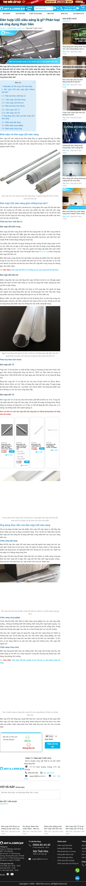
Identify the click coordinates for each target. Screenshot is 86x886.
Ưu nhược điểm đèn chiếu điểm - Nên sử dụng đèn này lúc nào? (32, 827)
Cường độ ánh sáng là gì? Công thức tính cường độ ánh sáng (72, 146)
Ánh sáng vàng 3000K (21, 452)
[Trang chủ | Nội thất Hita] (12, 9)
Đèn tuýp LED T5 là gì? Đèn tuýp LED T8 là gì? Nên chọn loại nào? (75, 827)
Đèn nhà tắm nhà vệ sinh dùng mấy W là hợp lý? (72, 81)
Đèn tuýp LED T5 (13, 110)
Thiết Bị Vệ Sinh (35, 14)
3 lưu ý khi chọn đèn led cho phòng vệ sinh (73, 114)
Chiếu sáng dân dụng (13, 122)
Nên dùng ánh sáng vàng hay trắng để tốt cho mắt (74, 179)
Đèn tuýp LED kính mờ (15, 103)
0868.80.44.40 (41, 844)
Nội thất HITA (49, 773)
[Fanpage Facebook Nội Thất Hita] (7, 875)
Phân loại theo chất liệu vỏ (15, 96)
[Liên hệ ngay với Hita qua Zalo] (77, 878)
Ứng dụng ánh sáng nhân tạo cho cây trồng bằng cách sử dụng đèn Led (74, 48)
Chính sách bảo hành (64, 845)
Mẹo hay (50, 14)
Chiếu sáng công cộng (13, 129)
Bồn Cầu (64, 14)
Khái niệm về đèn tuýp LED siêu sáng (18, 86)
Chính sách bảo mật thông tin (67, 863)
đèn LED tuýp (44, 252)
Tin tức (2, 28)
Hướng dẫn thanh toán (65, 854)
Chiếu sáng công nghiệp (14, 125)
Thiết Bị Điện (12, 28)
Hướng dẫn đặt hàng (64, 848)
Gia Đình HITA (78, 14)
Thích (50, 736)
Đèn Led (21, 28)
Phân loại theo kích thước (15, 106)
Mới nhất (6, 14)
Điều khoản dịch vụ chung (66, 851)
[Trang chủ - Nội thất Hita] (12, 843)
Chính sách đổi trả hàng (65, 860)
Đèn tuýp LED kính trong (15, 100)
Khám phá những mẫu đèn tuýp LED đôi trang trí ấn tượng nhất (53, 827)
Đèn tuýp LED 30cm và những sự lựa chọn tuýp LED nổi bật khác (35, 270)
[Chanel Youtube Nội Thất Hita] (12, 875)
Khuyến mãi (20, 14)
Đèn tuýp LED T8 (13, 113)
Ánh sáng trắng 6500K (21, 458)
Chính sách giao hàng (65, 857)
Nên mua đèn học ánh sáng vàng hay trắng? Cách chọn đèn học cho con (73, 212)
